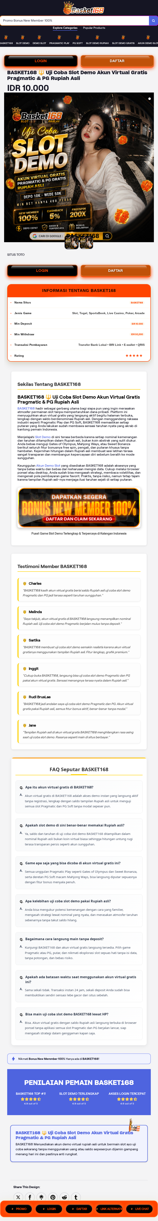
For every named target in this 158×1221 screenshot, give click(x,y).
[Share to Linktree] (41, 1197)
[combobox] (74, 20)
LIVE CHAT (142, 1209)
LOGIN (41, 61)
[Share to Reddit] (64, 1197)
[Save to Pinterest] (53, 1197)
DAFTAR (117, 61)
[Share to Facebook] (30, 1197)
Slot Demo (43, 437)
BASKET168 (26, 408)
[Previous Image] (7, 168)
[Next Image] (150, 168)
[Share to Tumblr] (76, 1197)
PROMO (21, 1209)
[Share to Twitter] (18, 1197)
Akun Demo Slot (48, 465)
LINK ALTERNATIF (112, 1209)
